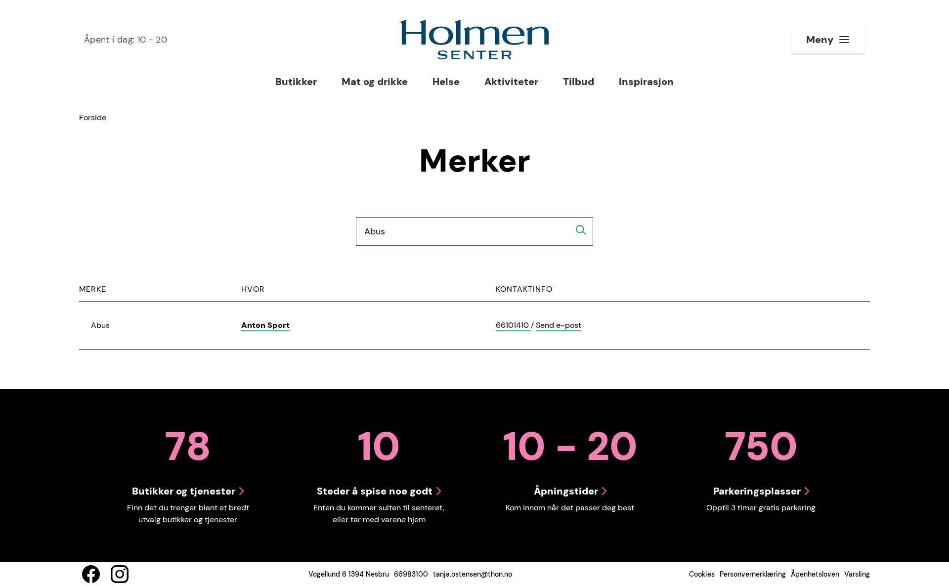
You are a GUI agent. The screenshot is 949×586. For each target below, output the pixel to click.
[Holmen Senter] (474, 39)
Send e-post (558, 325)
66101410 (513, 325)
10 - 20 (125, 39)
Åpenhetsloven (815, 574)
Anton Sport (265, 325)
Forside (92, 117)
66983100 (411, 574)
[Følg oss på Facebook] (91, 574)
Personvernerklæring (753, 574)
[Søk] (581, 230)
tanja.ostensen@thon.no (472, 574)
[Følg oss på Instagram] (119, 574)
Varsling (857, 574)
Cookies (702, 574)
